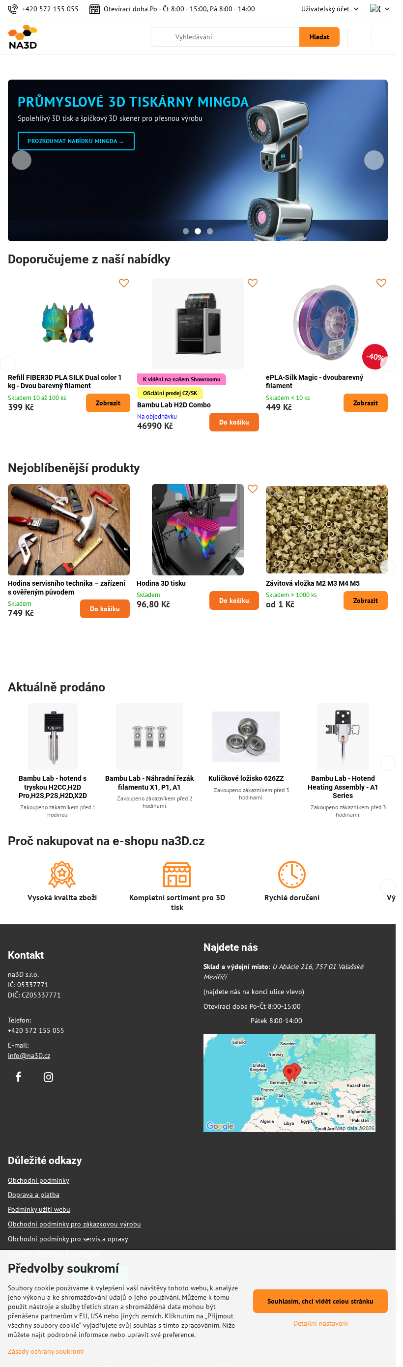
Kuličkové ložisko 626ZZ (246, 778)
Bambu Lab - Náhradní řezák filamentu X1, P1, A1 (149, 782)
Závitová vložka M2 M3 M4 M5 (313, 583)
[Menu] (384, 37)
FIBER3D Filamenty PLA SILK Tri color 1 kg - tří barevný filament (196, 381)
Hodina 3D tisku (161, 583)
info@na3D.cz (29, 1055)
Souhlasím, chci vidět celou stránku (320, 1301)
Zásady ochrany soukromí (46, 1351)
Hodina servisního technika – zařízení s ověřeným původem (66, 587)
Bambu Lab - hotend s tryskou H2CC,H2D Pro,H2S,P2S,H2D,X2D (53, 786)
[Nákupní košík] (360, 37)
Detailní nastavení (320, 1323)
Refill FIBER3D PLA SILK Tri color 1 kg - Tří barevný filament (326, 381)
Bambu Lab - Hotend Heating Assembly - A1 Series (343, 786)
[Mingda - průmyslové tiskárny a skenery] (198, 179)
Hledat (319, 36)
